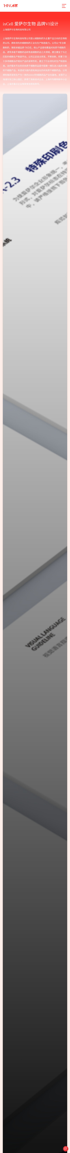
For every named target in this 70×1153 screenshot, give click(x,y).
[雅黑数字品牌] (11, 6)
